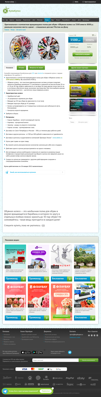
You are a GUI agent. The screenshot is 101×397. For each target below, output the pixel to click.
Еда (7, 20)
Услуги (58, 20)
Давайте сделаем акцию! (29, 334)
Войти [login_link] (76, 2)
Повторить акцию (82, 54)
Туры (53, 20)
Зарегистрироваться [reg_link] (90, 2)
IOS (33, 73)
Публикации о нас (9, 337)
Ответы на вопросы (10, 344)
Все (4, 20)
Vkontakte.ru (92, 335)
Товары (47, 20)
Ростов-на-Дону (9, 2)
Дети (79, 20)
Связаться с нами (75, 337)
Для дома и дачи (82, 122)
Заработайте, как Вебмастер (30, 337)
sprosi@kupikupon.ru (76, 334)
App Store (26, 352)
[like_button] (93, 35)
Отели (74, 20)
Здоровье (19, 20)
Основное (9, 68)
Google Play (37, 352)
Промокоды (86, 20)
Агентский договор (51, 334)
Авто (34, 20)
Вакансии (6, 339)
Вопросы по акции (36, 68)
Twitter (94, 335)
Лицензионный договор (52, 337)
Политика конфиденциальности (55, 342)
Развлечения (27, 20)
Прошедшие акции (27, 339)
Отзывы (21, 68)
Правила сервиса (9, 342)
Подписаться (46, 391)
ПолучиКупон (66, 20)
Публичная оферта (51, 339)
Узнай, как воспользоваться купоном (23, 172)
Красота (12, 20)
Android (40, 73)
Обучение (40, 20)
